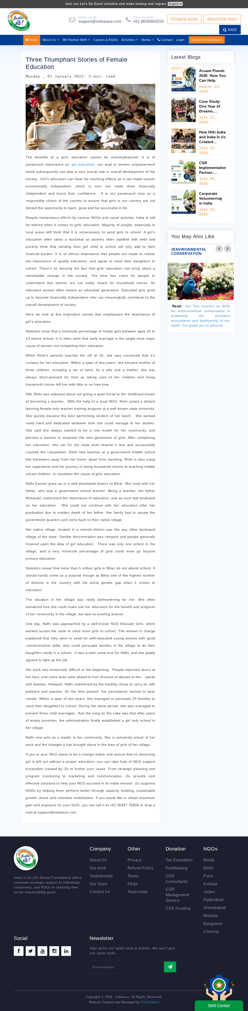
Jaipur (209, 892)
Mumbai (210, 916)
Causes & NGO (105, 40)
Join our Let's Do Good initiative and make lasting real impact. (116, 4)
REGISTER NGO (222, 19)
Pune (208, 876)
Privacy (134, 860)
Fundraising (177, 868)
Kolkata (210, 884)
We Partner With (75, 40)
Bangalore (213, 924)
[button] (219, 248)
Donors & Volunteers (207, 40)
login (180, 40)
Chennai (211, 932)
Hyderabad (213, 900)
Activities (128, 40)
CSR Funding (178, 908)
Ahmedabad (214, 908)
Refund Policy (141, 868)
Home (33, 40)
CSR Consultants (177, 879)
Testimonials (101, 876)
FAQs (133, 884)
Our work (98, 868)
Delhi (208, 868)
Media (146, 40)
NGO (232, 30)
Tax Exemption (179, 860)
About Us (49, 40)
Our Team (98, 884)
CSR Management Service (177, 894)
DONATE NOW (184, 19)
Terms (133, 876)
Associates (138, 892)
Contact (166, 40)
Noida (209, 860)
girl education (83, 164)
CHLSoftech (150, 1002)
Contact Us (100, 892)
